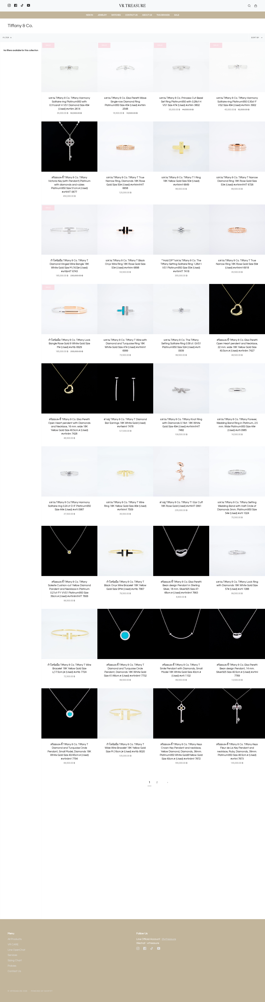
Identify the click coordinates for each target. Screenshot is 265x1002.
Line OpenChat (16, 950)
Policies (12, 965)
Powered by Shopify (42, 991)
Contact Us (14, 971)
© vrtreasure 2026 (17, 991)
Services (12, 955)
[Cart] (255, 5)
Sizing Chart (15, 960)
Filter (6, 37)
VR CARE (13, 944)
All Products (15, 939)
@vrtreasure (169, 939)
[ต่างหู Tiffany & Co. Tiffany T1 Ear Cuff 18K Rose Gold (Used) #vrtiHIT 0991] (181, 471)
